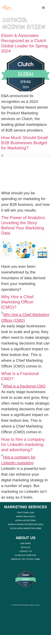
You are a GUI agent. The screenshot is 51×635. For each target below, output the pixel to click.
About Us (25, 538)
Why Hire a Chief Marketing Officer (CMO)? (17, 301)
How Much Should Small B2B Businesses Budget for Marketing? (24, 142)
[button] (43, 8)
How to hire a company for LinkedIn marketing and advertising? (23, 444)
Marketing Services (25, 507)
